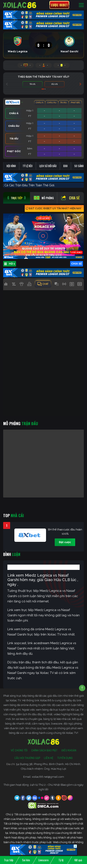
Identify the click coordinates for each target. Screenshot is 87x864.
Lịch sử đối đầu (48, 166)
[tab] (16, 198)
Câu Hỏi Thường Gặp (27, 758)
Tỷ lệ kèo (28, 166)
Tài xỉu (63, 102)
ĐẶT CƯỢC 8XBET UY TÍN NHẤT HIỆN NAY (55, 208)
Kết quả (78, 860)
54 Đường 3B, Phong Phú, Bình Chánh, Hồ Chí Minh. (48, 764)
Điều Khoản (68, 750)
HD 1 (12, 263)
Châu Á (39, 102)
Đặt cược (65, 542)
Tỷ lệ (60, 860)
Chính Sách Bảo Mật (44, 750)
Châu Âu (51, 102)
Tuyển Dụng (65, 758)
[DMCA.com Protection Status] (43, 805)
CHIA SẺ (76, 263)
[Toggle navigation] (81, 5)
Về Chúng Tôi (19, 750)
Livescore (43, 860)
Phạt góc (75, 102)
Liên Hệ (48, 758)
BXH (65, 166)
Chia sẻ (74, 197)
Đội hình (11, 166)
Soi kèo (26, 860)
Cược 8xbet (59, 5)
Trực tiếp (8, 860)
